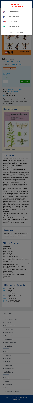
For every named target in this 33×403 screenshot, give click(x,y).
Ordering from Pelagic (16, 32)
